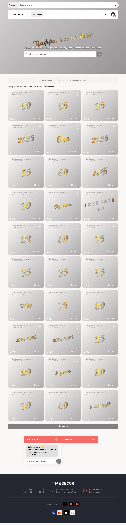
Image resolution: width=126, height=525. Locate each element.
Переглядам (49, 87)
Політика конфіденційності (66, 492)
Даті (25, 87)
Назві (30, 87)
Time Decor (17, 14)
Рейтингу (38, 87)
